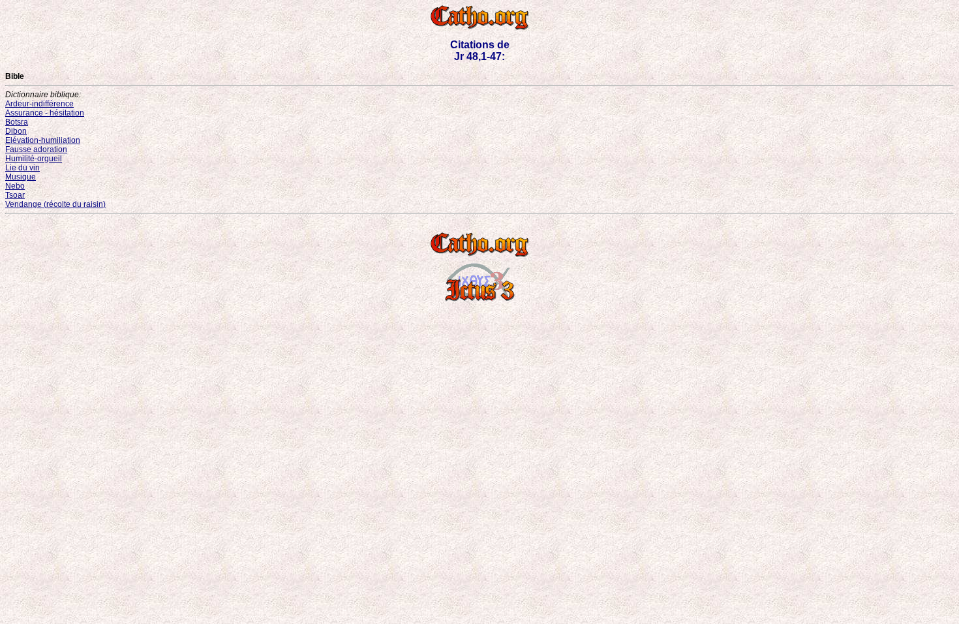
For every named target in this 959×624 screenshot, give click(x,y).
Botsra (16, 122)
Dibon (16, 131)
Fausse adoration (36, 149)
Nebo (15, 186)
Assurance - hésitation (44, 112)
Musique (20, 176)
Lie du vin (22, 167)
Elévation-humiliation (42, 140)
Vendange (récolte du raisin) (55, 204)
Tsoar (15, 195)
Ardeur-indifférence (39, 103)
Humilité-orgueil (33, 158)
